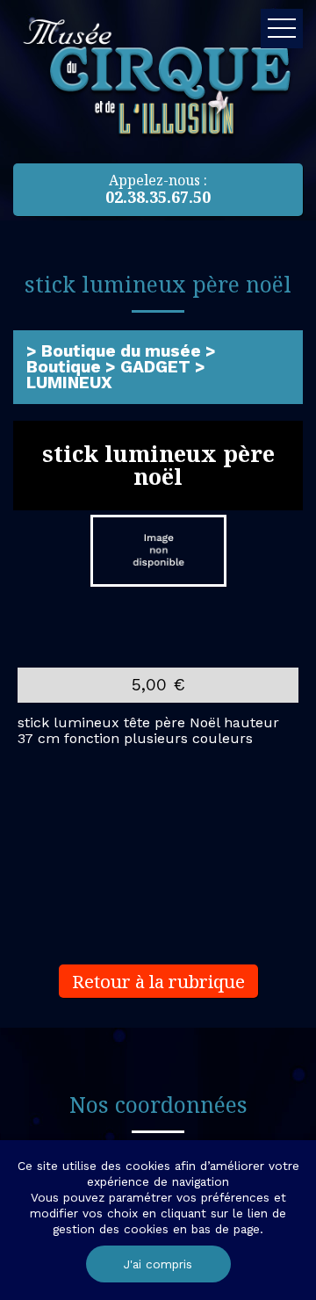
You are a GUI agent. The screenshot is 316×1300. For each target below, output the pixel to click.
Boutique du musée (121, 351)
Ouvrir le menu (282, 28)
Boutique (63, 367)
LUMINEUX (69, 382)
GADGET (155, 367)
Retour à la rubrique (158, 981)
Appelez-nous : (158, 188)
